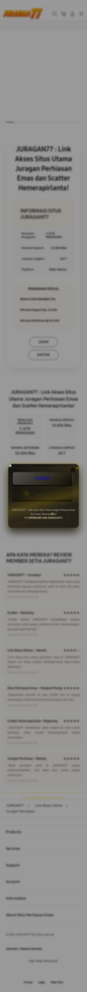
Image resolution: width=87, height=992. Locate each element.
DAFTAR (42, 493)
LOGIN (42, 478)
